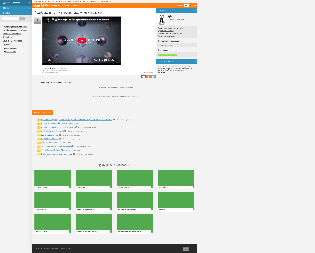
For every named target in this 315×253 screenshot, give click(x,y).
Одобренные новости (165, 31)
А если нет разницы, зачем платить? (58, 127)
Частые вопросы (10, 48)
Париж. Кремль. (42, 232)
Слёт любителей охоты (52, 131)
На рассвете (81, 187)
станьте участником (111, 96)
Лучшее (66, 5)
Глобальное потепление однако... (56, 154)
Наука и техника (64, 1)
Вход (194, 5)
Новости (50, 1)
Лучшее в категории (115, 165)
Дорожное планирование (127, 209)
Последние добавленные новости (170, 28)
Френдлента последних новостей (170, 33)
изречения (63, 70)
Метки (6, 8)
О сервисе (46, 248)
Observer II (163, 209)
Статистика (179, 19)
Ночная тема (10, 51)
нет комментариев (51, 72)
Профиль (171, 19)
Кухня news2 (93, 1)
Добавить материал (11, 3)
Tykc (53, 68)
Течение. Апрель (42, 187)
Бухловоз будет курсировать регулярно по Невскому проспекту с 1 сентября (76, 119)
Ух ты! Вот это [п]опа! (50, 150)
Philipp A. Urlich (124, 187)
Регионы (6, 13)
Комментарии (106, 1)
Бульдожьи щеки (49, 123)
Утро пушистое (41, 209)
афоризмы (54, 70)
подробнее (161, 72)
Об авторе (163, 10)
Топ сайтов (7, 37)
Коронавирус (38, 1)
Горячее (74, 5)
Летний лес (163, 187)
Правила (6, 44)
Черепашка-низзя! (49, 138)
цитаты (47, 70)
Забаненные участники (12, 41)
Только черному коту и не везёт (56, 146)
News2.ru (39, 248)
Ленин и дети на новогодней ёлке (130, 232)
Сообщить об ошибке (12, 34)
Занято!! (44, 142)
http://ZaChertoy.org (165, 45)
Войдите (96, 96)
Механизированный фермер (87, 232)
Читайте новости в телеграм (15, 30)
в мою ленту (179, 5)
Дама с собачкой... (49, 134)
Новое (81, 5)
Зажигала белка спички (85, 209)
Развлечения (79, 1)
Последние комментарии (167, 36)
